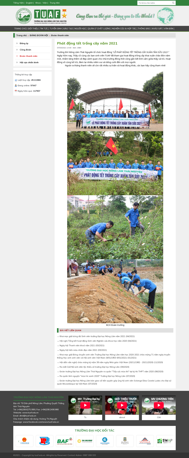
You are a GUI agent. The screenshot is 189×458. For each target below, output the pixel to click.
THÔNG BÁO (144, 28)
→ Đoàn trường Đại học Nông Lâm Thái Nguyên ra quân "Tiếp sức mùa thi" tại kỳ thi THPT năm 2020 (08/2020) (110, 371)
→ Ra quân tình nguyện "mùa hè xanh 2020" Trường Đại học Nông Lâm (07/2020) (96, 376)
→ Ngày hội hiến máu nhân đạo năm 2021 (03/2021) (82, 350)
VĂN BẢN (168, 28)
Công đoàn (25, 49)
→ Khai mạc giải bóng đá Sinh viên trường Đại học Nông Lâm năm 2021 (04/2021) (96, 336)
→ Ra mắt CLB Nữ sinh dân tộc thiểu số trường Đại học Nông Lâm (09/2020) (93, 367)
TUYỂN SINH (56, 28)
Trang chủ (21, 35)
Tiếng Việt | (19, 2)
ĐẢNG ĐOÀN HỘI (39, 35)
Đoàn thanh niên (60, 35)
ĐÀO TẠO (68, 28)
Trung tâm (55, 2)
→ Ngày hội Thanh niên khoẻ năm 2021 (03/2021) (80, 345)
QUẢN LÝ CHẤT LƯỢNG (99, 28)
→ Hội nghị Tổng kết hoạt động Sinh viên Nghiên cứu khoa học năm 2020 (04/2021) (97, 341)
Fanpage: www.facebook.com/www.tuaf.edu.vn (36, 422)
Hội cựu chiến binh (29, 62)
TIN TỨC (44, 28)
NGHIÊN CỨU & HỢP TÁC (124, 28)
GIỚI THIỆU (33, 28)
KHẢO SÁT (157, 28)
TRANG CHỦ (20, 28)
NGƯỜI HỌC (80, 28)
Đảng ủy (24, 43)
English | (30, 2)
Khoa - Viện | (42, 2)
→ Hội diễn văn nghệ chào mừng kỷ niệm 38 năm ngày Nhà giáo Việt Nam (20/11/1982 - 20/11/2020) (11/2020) (110, 362)
